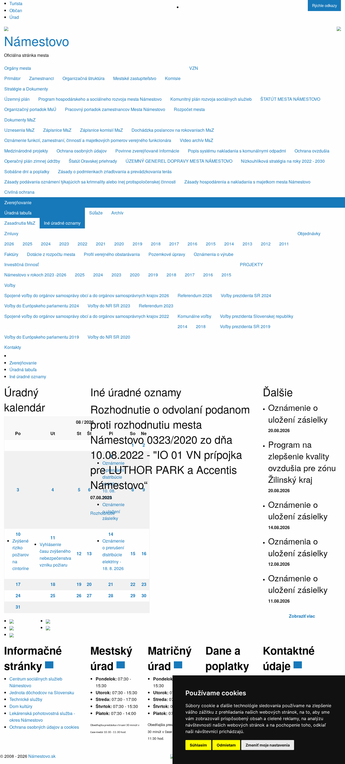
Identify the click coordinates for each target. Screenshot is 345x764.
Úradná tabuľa (18, 213)
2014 (229, 244)
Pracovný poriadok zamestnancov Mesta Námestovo (115, 109)
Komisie (173, 78)
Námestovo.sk (42, 756)
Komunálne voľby (194, 316)
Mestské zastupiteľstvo (134, 78)
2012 (266, 244)
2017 (174, 244)
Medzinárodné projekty (26, 151)
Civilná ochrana (19, 192)
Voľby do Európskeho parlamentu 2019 (41, 337)
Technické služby (25, 699)
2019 (137, 244)
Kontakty (12, 347)
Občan (15, 10)
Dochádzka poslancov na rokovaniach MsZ (173, 130)
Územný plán (17, 99)
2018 (156, 244)
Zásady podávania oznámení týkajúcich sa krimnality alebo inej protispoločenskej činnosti (90, 182)
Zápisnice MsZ (57, 130)
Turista (15, 3)
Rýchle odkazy (324, 5)
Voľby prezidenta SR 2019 (245, 326)
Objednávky (309, 233)
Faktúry (11, 254)
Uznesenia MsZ (19, 130)
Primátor (12, 78)
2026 (9, 244)
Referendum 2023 (156, 306)
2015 (211, 244)
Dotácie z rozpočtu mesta (51, 254)
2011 (284, 244)
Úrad (14, 17)
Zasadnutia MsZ (19, 223)
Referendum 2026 (195, 295)
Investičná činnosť (21, 264)
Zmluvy (11, 233)
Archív (117, 213)
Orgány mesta (17, 68)
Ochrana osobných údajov (82, 151)
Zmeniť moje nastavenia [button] (268, 745)
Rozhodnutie (103, 513)
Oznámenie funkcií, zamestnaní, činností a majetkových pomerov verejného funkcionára (87, 140)
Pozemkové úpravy (167, 254)
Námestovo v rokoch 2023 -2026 (35, 275)
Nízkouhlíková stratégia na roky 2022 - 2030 (283, 161)
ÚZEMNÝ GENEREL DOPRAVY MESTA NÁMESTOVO (179, 161)
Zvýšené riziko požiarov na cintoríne (20, 554)
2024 (46, 244)
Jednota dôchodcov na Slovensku (41, 692)
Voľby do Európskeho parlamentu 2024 (41, 306)
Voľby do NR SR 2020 (109, 337)
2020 (119, 244)
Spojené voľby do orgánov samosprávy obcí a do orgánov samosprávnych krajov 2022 (86, 316)
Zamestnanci (41, 78)
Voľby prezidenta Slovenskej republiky (256, 316)
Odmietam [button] (226, 745)
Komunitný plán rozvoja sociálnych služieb (211, 99)
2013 (247, 244)
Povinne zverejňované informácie (147, 151)
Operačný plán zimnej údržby (32, 161)
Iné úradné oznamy (62, 223)
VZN (193, 68)
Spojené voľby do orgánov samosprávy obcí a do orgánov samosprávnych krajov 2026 (86, 295)
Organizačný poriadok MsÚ (30, 109)
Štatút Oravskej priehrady (93, 161)
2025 (27, 244)
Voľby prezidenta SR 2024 (246, 295)
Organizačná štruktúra (84, 78)
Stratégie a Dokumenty (26, 89)
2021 (101, 244)
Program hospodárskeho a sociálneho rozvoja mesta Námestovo (100, 99)
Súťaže (96, 213)
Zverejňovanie (18, 202)
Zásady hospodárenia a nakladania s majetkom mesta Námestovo (247, 182)
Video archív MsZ (196, 140)
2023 (64, 244)
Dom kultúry (20, 706)
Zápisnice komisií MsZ (101, 130)
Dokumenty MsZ (20, 120)
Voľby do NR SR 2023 (109, 306)
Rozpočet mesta (189, 109)
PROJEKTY (251, 264)
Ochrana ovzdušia (312, 151)
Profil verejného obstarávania (112, 254)
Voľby (9, 285)
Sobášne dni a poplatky (26, 171)
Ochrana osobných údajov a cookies (44, 727)
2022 (82, 244)
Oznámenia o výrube (213, 254)
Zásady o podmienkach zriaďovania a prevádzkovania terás (115, 171)
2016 (192, 244)
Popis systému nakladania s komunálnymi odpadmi (237, 151)
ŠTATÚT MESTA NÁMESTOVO (290, 99)
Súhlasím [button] (198, 745)
